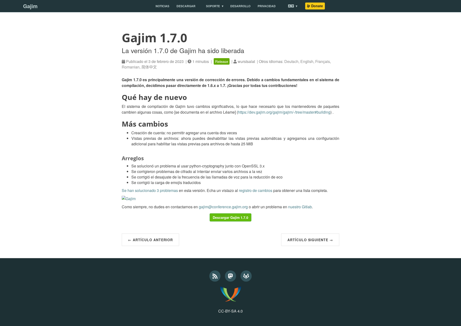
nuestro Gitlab (300, 206)
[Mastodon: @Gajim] (231, 275)
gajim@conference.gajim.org (223, 206)
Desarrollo (240, 6)
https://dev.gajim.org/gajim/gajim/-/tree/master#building (284, 112)
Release (221, 61)
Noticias (162, 6)
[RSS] (215, 275)
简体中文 (149, 67)
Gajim (30, 6)
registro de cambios (255, 190)
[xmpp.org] (230, 294)
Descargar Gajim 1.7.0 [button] (230, 217)
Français (322, 61)
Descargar (185, 6)
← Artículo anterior (150, 239)
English (306, 61)
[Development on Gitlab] (246, 275)
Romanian (131, 67)
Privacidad (267, 6)
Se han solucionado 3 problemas (150, 190)
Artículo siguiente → (310, 239)
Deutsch (291, 61)
